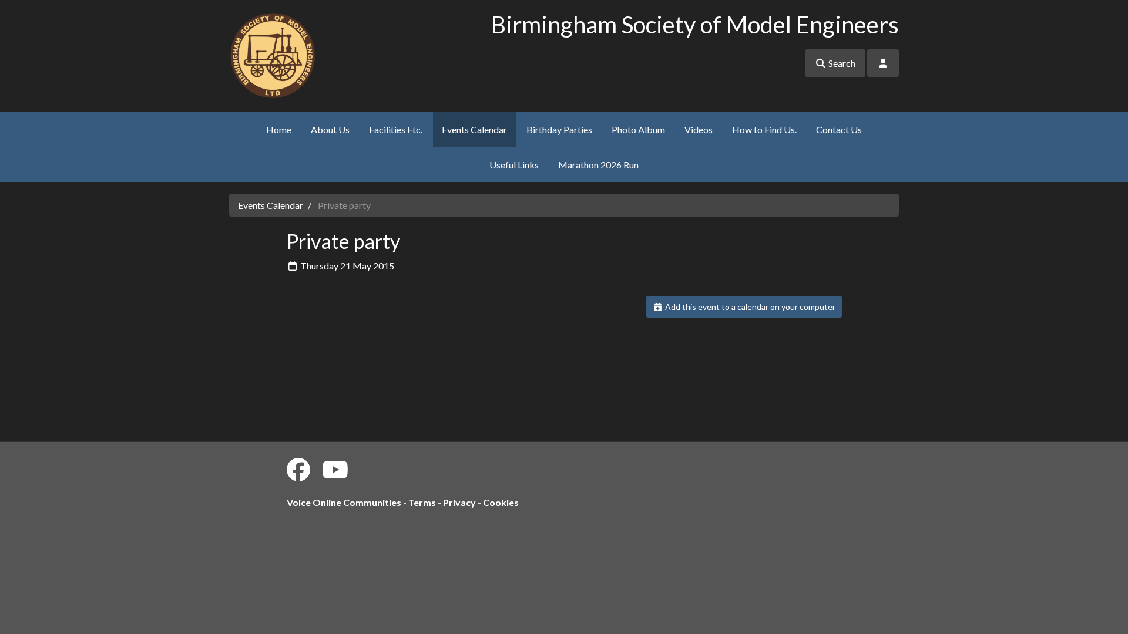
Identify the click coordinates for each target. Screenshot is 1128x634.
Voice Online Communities (344, 502)
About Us (330, 129)
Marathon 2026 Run (598, 164)
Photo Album (638, 129)
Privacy (459, 502)
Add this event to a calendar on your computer (749, 307)
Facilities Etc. (395, 129)
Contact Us (839, 129)
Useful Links (514, 164)
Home (278, 129)
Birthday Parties (559, 129)
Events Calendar (474, 129)
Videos (698, 129)
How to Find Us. (764, 129)
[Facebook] (298, 470)
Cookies (501, 502)
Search (841, 63)
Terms (422, 502)
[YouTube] (335, 470)
